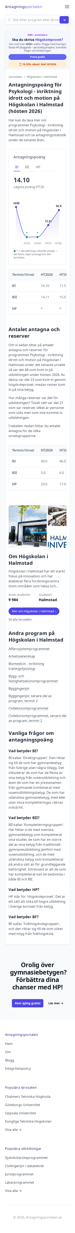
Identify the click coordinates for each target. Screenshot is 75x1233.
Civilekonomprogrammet (28, 708)
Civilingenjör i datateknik (24, 1166)
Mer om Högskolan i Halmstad (34, 611)
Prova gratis (37, 57)
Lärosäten (15, 77)
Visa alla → (13, 1129)
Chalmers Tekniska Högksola (27, 1096)
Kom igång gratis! (27, 1003)
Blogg (9, 1060)
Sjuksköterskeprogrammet (26, 1157)
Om (8, 1052)
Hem (8, 1043)
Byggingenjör (19, 688)
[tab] (17, 167)
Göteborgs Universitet (22, 1105)
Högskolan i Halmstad (42, 77)
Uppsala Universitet (20, 1113)
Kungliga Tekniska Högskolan (28, 1121)
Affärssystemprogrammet (29, 649)
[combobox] (37, 20)
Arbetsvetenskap (22, 656)
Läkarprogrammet (19, 1182)
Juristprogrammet (19, 1174)
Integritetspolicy (18, 1068)
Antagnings (23, 6)
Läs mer (55, 1003)
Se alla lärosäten (20, 619)
